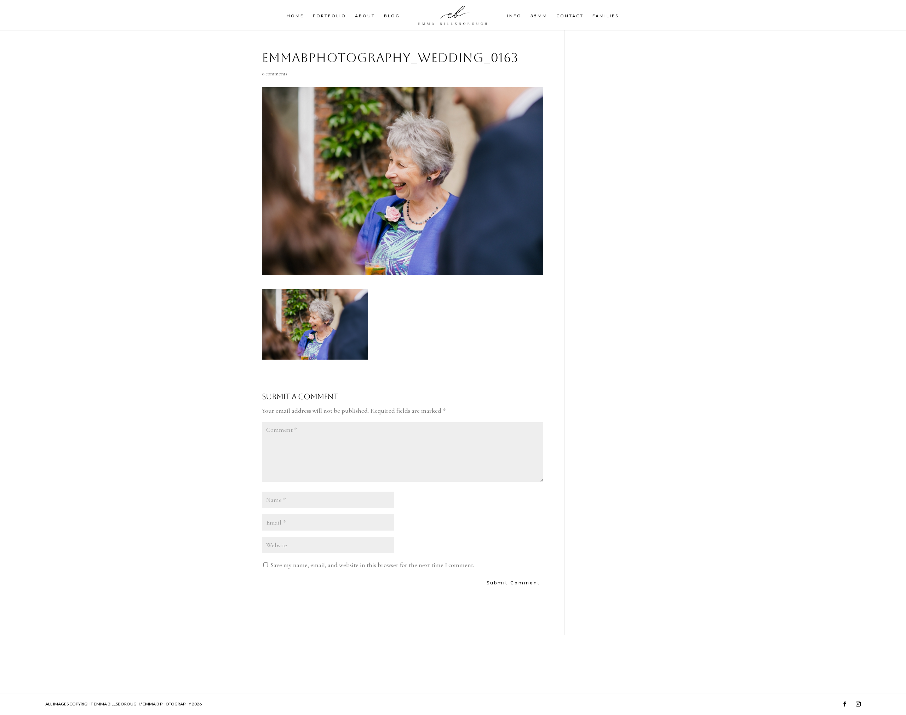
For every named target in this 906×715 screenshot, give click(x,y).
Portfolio (329, 15)
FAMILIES (605, 15)
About (365, 15)
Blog (392, 15)
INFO (514, 15)
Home (295, 15)
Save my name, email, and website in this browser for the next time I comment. (372, 565)
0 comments (274, 74)
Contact (570, 15)
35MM (539, 15)
